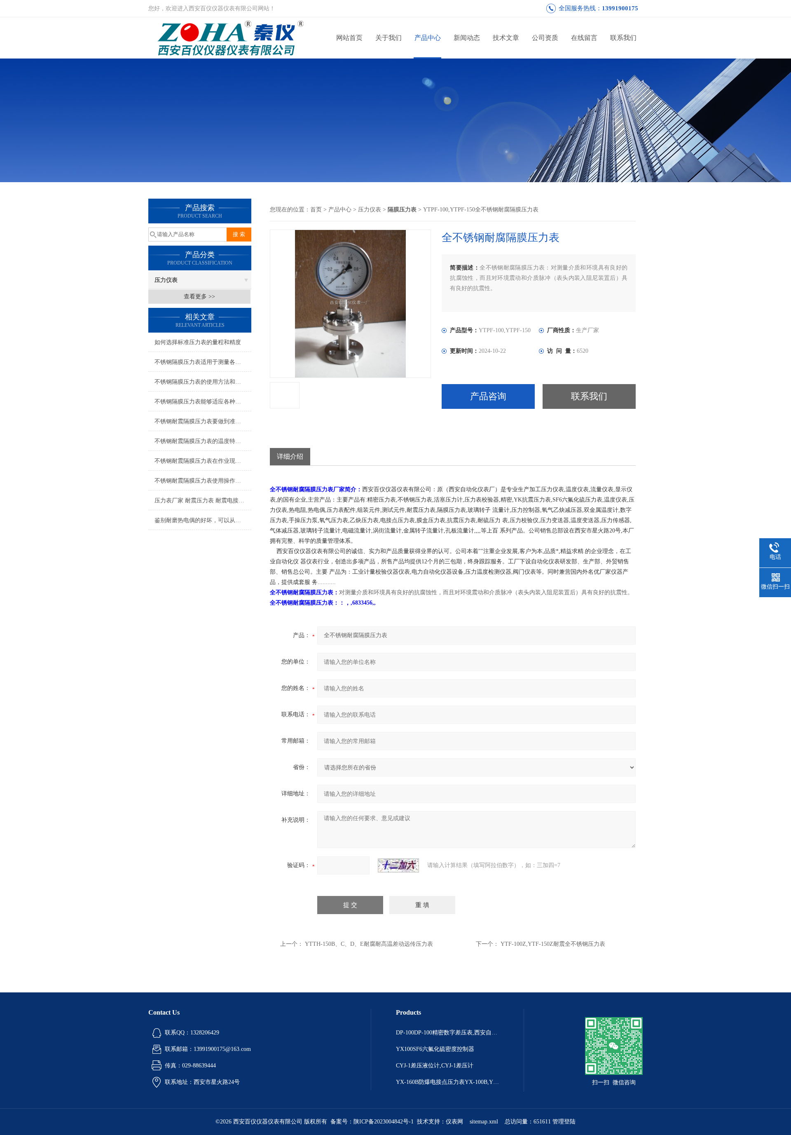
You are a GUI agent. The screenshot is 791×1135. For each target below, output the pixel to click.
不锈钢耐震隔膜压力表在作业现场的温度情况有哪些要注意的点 (202, 461)
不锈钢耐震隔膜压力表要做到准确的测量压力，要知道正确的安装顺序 (202, 421)
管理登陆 (564, 1122)
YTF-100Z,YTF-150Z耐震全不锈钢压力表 (553, 944)
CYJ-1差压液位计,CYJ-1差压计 (434, 1065)
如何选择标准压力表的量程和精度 (197, 342)
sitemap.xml (484, 1122)
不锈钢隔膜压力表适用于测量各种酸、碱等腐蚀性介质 (202, 362)
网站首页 (349, 37)
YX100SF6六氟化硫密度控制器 (435, 1049)
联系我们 (623, 37)
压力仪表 (166, 280)
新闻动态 (467, 37)
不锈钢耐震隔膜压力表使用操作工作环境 (202, 481)
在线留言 (584, 37)
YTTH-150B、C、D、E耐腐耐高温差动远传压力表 (369, 944)
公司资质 (545, 37)
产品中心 (427, 37)
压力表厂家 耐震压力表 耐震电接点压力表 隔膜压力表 (202, 500)
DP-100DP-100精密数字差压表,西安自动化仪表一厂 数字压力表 (447, 1032)
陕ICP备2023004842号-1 (383, 1122)
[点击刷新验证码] (398, 865)
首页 (316, 209)
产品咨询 (488, 396)
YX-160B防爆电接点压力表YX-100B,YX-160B (447, 1082)
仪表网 (454, 1122)
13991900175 (620, 8)
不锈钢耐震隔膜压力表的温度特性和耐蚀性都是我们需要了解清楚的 (202, 441)
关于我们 (388, 37)
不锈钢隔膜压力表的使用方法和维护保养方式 (202, 382)
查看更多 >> (199, 296)
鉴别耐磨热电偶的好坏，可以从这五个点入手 (202, 520)
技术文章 (506, 37)
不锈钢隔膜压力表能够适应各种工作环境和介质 (202, 402)
